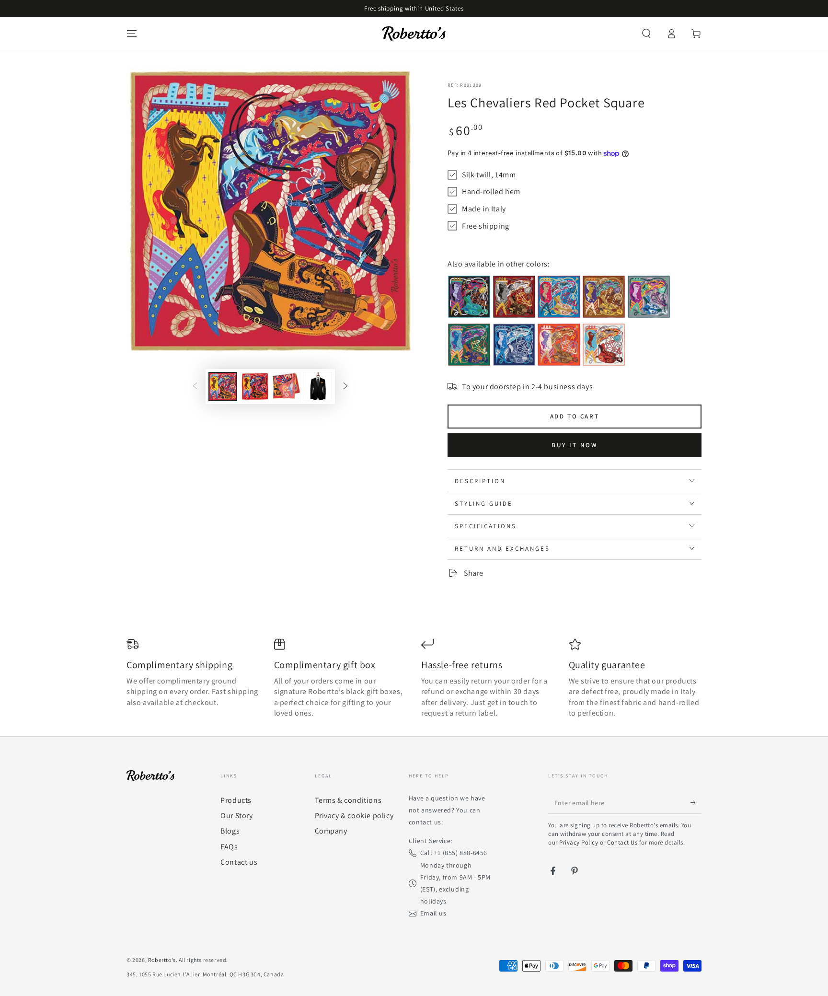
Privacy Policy (578, 842)
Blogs (230, 831)
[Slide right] (345, 386)
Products (236, 800)
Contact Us (622, 842)
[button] (646, 33)
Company (331, 831)
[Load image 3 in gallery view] (286, 386)
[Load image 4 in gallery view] (317, 386)
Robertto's (162, 959)
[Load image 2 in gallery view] (254, 386)
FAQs (229, 847)
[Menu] (131, 33)
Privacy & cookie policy (354, 816)
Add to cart (574, 416)
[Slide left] (195, 386)
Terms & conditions (348, 800)
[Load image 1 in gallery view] (222, 386)
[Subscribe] (696, 802)
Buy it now (575, 445)
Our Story (236, 816)
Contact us (238, 862)
